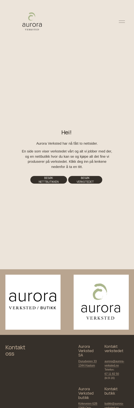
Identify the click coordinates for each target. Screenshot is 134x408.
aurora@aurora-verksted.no (114, 363)
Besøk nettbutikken (49, 180)
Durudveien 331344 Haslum (87, 363)
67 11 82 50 (112, 373)
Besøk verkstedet (85, 180)
